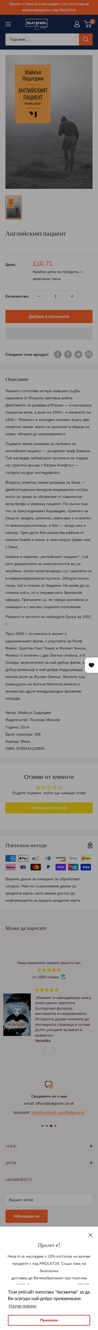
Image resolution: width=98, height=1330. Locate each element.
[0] (88, 24)
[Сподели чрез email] (89, 354)
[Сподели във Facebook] (58, 354)
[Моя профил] (77, 24)
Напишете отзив (49, 807)
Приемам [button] (49, 1320)
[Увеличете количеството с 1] (72, 296)
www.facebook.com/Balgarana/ (58, 1112)
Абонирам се (26, 1216)
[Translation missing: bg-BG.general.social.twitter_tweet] (78, 354)
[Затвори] (90, 1234)
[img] (49, 969)
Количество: (17, 296)
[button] (49, 333)
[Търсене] (86, 39)
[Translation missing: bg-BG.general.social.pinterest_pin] (68, 354)
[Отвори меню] (8, 24)
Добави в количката (49, 316)
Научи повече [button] (22, 1306)
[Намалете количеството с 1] (39, 296)
